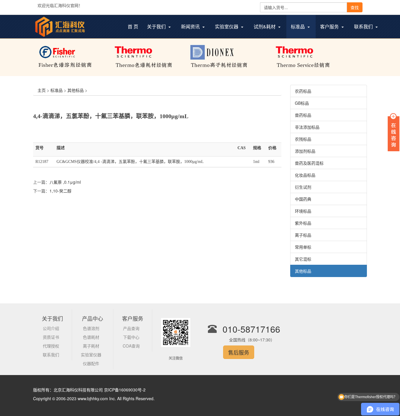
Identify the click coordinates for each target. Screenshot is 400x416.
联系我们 (51, 354)
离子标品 (303, 235)
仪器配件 (91, 363)
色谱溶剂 (91, 328)
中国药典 (303, 199)
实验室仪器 (91, 354)
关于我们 (52, 318)
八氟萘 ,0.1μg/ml (65, 182)
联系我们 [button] (364, 26)
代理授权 (51, 346)
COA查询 (131, 346)
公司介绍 (51, 328)
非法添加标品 (307, 127)
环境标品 (303, 211)
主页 (41, 90)
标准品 (56, 90)
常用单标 (303, 247)
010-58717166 (251, 329)
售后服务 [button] (238, 352)
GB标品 (302, 103)
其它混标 (303, 259)
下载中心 (131, 337)
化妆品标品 (305, 175)
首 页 (135, 27)
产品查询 (131, 328)
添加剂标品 (305, 151)
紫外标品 (303, 223)
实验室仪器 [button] (227, 26)
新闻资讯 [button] (191, 26)
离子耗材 (91, 346)
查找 (355, 7)
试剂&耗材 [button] (265, 26)
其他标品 (75, 90)
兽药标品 (303, 115)
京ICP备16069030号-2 (125, 390)
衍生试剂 (303, 187)
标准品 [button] (298, 26)
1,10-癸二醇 (60, 191)
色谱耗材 (91, 337)
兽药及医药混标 (309, 163)
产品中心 (92, 318)
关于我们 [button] (157, 26)
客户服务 (132, 318)
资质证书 (51, 337)
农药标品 (303, 91)
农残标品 (303, 139)
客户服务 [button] (330, 26)
